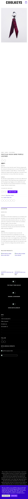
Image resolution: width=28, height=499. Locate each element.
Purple (8, 197)
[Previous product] (5, 160)
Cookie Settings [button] (6, 495)
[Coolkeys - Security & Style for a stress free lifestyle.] (14, 2)
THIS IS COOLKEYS (5, 318)
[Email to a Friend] (9, 200)
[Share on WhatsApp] (2, 200)
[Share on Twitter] (7, 200)
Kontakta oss (4, 324)
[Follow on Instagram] (5, 342)
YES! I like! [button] (14, 495)
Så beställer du (4, 326)
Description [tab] (4, 208)
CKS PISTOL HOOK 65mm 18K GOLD (7, 273)
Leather (4, 197)
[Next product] (2, 160)
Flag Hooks (12, 152)
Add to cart (12, 191)
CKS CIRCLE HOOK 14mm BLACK (20, 273)
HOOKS (6, 152)
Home (2, 152)
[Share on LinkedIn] (14, 200)
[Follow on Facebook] (2, 342)
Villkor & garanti (4, 321)
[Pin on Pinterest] (11, 200)
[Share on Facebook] (5, 200)
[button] (2, 2)
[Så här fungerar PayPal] (7, 350)
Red (10, 197)
